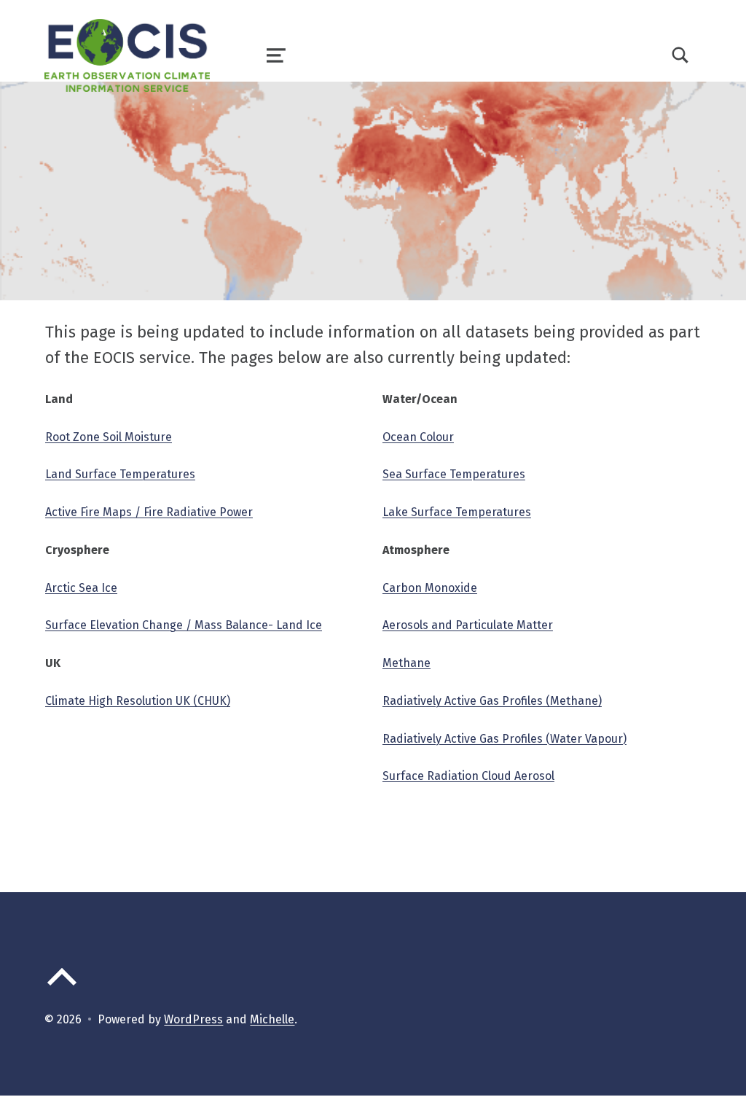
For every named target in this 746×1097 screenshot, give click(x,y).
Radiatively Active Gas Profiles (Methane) (492, 701)
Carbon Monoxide (429, 588)
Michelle (272, 1019)
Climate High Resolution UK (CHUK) (137, 701)
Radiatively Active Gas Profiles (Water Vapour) (504, 739)
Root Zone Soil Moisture (108, 437)
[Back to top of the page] (61, 989)
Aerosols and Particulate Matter (467, 625)
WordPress (193, 1019)
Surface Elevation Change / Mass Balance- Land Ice (183, 625)
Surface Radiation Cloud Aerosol (468, 776)
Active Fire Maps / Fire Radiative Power (149, 512)
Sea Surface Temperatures (453, 474)
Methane (406, 663)
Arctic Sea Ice (81, 588)
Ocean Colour (418, 437)
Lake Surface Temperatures (456, 512)
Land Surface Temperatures (120, 474)
